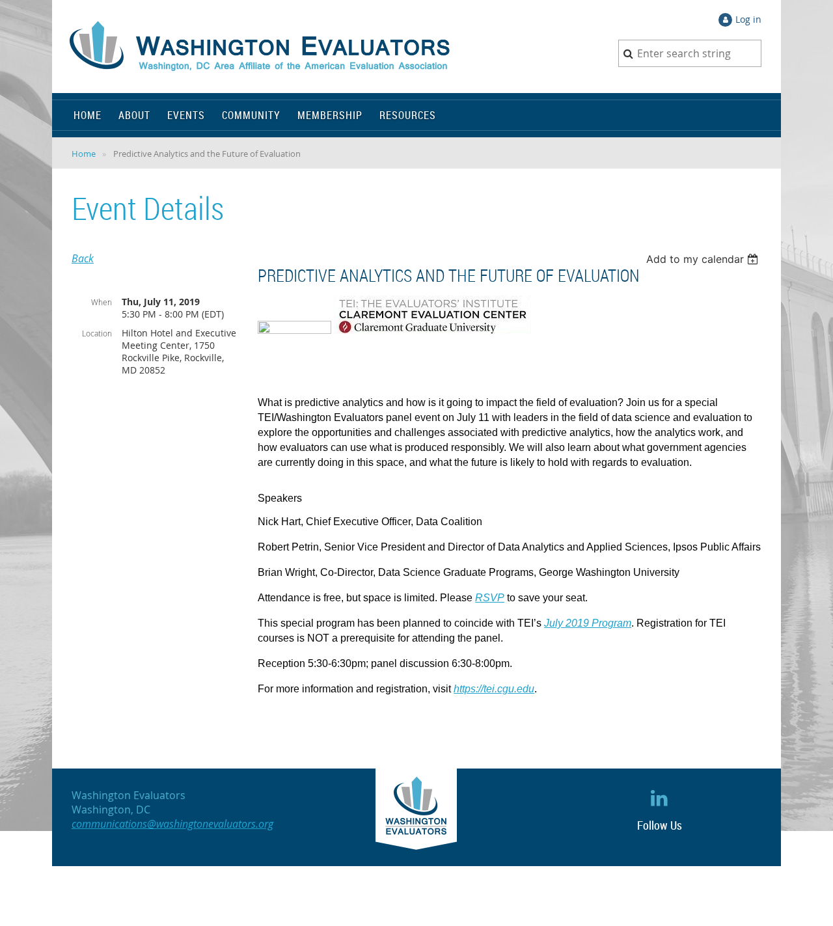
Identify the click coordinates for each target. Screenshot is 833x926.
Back (83, 258)
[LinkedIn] (659, 798)
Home (84, 153)
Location (97, 333)
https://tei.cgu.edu (494, 688)
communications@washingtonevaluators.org (172, 824)
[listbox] (703, 259)
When (101, 302)
